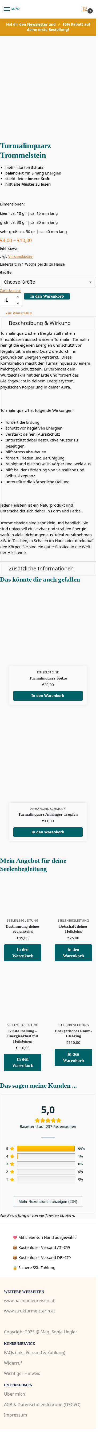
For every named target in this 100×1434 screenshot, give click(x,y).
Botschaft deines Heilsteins (73, 929)
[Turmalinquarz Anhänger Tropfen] (48, 764)
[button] (86, 9)
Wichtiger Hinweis (22, 1373)
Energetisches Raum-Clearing (73, 1033)
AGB (8, 1404)
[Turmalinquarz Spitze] (48, 627)
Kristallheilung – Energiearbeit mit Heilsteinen (22, 1036)
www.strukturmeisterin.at (29, 1311)
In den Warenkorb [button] (47, 695)
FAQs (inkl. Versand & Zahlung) (34, 1352)
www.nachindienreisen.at (29, 1300)
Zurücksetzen (10, 290)
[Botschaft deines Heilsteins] (73, 896)
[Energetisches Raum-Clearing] (73, 1001)
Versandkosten (20, 256)
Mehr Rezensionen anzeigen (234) (48, 1201)
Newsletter (37, 24)
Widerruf (13, 1363)
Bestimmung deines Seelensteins (22, 929)
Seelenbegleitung (22, 920)
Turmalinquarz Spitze (48, 678)
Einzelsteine (48, 672)
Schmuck (58, 809)
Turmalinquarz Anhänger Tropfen (48, 814)
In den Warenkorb (47, 296)
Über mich (14, 1394)
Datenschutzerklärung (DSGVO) (49, 1404)
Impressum (15, 1415)
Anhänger (39, 809)
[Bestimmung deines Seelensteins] (22, 896)
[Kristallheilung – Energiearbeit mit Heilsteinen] (22, 1001)
